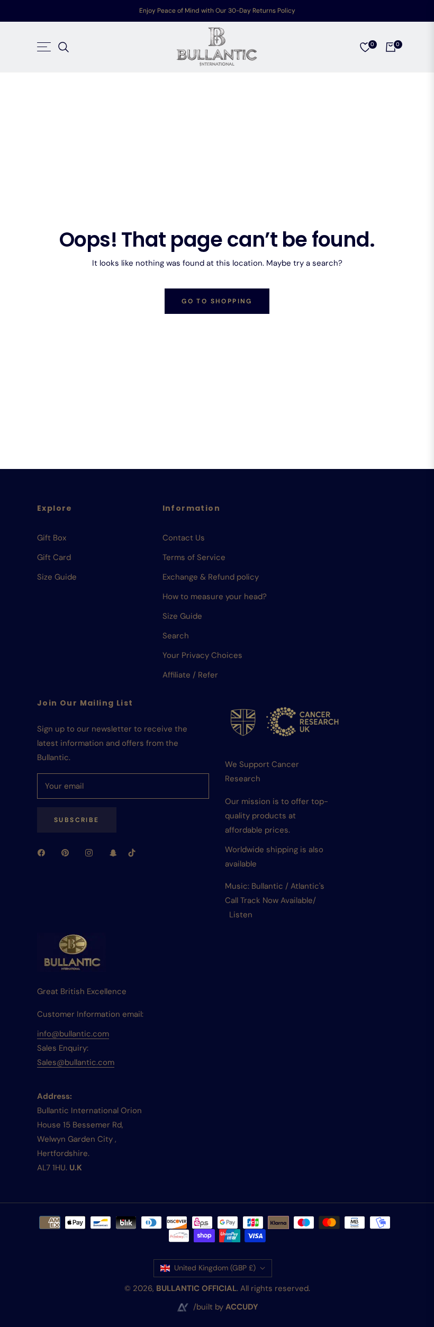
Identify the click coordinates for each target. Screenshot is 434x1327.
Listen (240, 914)
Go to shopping (217, 301)
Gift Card (54, 557)
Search (175, 635)
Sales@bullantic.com (75, 1062)
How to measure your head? (214, 596)
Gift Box (51, 537)
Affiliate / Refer (190, 675)
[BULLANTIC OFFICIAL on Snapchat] (113, 852)
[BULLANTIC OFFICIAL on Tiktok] (134, 852)
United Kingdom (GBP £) (215, 1267)
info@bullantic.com (73, 1033)
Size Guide (57, 577)
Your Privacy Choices (202, 655)
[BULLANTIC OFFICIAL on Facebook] (44, 852)
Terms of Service (193, 557)
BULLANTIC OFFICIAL (196, 1288)
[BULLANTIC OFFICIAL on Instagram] (91, 852)
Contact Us (183, 537)
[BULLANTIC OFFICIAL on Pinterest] (68, 852)
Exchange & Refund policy (210, 577)
